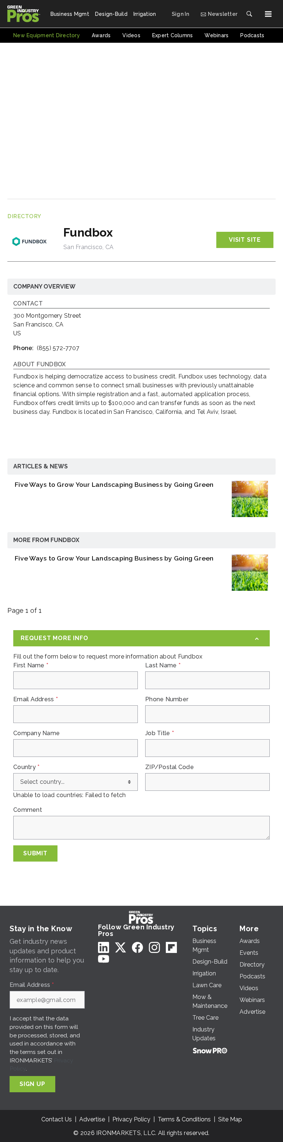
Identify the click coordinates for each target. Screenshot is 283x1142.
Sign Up (32, 1083)
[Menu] (268, 14)
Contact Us (56, 1119)
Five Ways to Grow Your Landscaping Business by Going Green (114, 484)
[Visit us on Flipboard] (171, 947)
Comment (27, 810)
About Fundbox (39, 365)
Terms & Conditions (184, 1119)
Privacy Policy (131, 1119)
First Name (30, 665)
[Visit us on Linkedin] (103, 947)
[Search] (249, 14)
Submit (35, 853)
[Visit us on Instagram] (154, 947)
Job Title (159, 733)
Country (26, 767)
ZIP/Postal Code (169, 767)
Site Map (230, 1119)
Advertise (92, 1119)
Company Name (36, 733)
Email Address (35, 699)
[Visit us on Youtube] (103, 958)
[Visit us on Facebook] (137, 947)
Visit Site (245, 239)
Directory (24, 216)
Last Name (163, 665)
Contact (28, 304)
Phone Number (166, 699)
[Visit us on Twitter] (120, 947)
